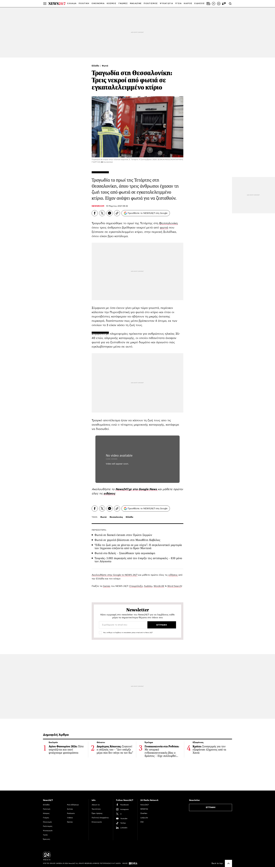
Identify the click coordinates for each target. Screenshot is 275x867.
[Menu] (45, 3)
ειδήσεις (173, 575)
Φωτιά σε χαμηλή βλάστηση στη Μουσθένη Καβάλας (127, 540)
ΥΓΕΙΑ (178, 3)
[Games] (224, 3)
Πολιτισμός (47, 826)
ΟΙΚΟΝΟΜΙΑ (98, 3)
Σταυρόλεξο (136, 586)
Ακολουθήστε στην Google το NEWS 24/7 (114, 575)
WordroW (159, 586)
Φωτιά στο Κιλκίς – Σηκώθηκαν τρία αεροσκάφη (125, 553)
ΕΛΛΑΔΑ (71, 3)
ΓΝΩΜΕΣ (123, 3)
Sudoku (148, 586)
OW (142, 822)
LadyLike (144, 818)
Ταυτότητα (96, 809)
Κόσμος (46, 813)
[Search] (230, 3)
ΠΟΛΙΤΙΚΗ (84, 3)
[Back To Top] (228, 863)
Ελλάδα (96, 66)
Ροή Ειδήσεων (73, 805)
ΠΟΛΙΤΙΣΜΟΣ (151, 3)
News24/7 (144, 805)
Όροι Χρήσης (97, 813)
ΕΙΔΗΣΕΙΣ (199, 3)
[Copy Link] (117, 213)
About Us (96, 805)
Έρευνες (46, 839)
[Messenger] (110, 213)
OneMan (143, 813)
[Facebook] (95, 213)
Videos (70, 818)
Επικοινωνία (97, 822)
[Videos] (213, 3)
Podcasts (71, 813)
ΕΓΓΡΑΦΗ (210, 807)
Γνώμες (46, 818)
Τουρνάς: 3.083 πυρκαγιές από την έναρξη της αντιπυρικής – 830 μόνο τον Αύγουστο (138, 559)
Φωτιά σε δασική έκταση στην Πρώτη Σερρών (123, 535)
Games (106, 586)
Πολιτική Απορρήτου (100, 818)
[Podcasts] (219, 3)
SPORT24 (144, 809)
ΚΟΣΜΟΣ (111, 3)
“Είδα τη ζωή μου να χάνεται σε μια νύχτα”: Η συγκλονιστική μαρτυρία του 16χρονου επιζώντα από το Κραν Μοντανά (138, 546)
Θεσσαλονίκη (168, 223)
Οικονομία (47, 822)
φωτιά (164, 227)
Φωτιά (105, 66)
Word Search (174, 586)
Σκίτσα (70, 809)
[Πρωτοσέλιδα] (208, 3)
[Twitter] (102, 213)
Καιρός (188, 3)
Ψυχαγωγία (47, 830)
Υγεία (45, 835)
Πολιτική (46, 809)
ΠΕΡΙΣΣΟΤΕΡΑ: (99, 530)
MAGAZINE (136, 3)
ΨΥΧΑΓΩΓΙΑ (166, 3)
